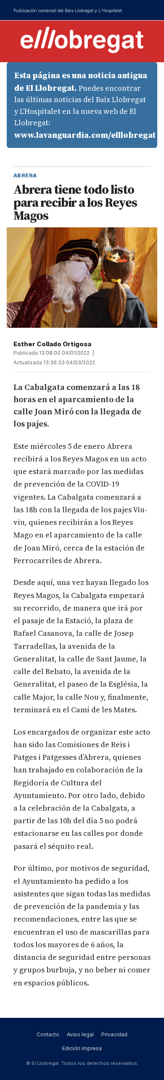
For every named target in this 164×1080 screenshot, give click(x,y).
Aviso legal (80, 1034)
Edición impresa (82, 1048)
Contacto (48, 1034)
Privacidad (114, 1034)
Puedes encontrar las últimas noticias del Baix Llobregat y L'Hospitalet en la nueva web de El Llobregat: (85, 105)
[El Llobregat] (82, 39)
